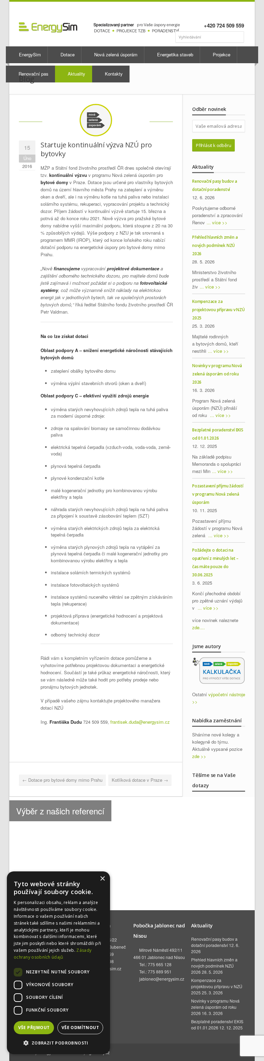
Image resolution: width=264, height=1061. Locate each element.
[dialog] (58, 962)
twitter (239, 12)
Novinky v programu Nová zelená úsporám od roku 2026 (217, 374)
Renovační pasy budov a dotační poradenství (214, 942)
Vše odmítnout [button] (80, 1027)
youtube (230, 12)
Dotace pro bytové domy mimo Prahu (62, 780)
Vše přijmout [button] (34, 1027)
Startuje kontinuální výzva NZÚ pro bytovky (96, 149)
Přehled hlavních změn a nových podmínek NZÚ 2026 (215, 245)
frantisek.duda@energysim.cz (140, 722)
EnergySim (29, 54)
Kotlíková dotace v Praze (140, 780)
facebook (213, 12)
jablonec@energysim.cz (161, 979)
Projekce (220, 54)
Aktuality (75, 73)
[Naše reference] (132, 826)
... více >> (217, 222)
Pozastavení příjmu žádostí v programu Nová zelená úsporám (217, 494)
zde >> (199, 756)
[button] (58, 1043)
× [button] (102, 878)
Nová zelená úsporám (115, 54)
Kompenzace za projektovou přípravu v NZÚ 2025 (218, 309)
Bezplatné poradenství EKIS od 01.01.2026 (217, 1024)
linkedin (221, 12)
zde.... (198, 627)
